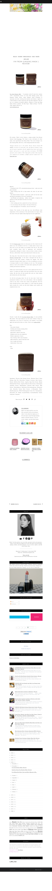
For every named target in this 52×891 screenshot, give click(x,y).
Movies (19, 831)
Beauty (15, 56)
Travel (18, 834)
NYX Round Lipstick (28, 831)
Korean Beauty (27, 56)
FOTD (28, 824)
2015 (12, 804)
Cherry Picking (22, 823)
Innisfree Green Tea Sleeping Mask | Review (22, 769)
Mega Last (11, 831)
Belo (18, 822)
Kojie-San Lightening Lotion (31, 827)
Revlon (11, 832)
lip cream (13, 835)
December (14, 763)
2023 (12, 755)
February (14, 789)
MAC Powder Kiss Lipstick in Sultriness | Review (26, 691)
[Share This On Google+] (32, 399)
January (14, 791)
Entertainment (12, 824)
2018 (12, 797)
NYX (22, 831)
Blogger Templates (30, 869)
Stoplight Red (37, 832)
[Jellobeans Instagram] (26, 539)
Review (37, 56)
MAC (10, 829)
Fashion (32, 824)
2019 (12, 795)
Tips (15, 834)
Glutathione (20, 825)
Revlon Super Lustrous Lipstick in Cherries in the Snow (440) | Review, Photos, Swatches (27, 699)
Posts (12, 601)
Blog (21, 822)
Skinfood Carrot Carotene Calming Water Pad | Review (27, 738)
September (14, 777)
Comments (13, 604)
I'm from (19, 139)
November (14, 766)
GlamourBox (14, 825)
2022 (12, 757)
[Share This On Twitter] (26, 399)
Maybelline (40, 829)
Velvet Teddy (28, 834)
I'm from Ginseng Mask (27, 317)
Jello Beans (26, 646)
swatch (20, 835)
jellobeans (25, 408)
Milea (16, 831)
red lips (16, 835)
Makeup (31, 829)
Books (24, 821)
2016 (12, 802)
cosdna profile (37, 322)
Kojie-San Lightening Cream (19, 827)
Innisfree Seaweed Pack (15, 257)
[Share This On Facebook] (24, 399)
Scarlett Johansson (22, 832)
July (13, 782)
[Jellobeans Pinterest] (31, 539)
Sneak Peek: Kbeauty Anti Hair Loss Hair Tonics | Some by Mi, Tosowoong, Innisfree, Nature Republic (28, 715)
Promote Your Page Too (26, 648)
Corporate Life (34, 823)
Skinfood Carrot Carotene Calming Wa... (36, 449)
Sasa (18, 832)
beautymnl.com (13, 156)
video (23, 835)
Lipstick (40, 827)
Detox (39, 823)
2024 (12, 753)
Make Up (26, 829)
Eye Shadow (19, 824)
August (14, 780)
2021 (12, 759)
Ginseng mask (17, 244)
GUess (10, 825)
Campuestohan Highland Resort (31, 821)
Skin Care (26, 59)
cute (42, 834)
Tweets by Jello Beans (14, 658)
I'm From (20, 56)
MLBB (22, 829)
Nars (33, 831)
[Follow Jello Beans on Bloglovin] (26, 632)
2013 (12, 808)
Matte (35, 829)
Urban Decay (22, 834)
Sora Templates (20, 869)
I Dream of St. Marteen (34, 825)
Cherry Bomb (15, 823)
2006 (12, 811)
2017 (12, 799)
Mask (33, 56)
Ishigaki (41, 825)
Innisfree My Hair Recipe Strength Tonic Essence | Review (28, 676)
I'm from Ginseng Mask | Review (19, 767)
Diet (42, 823)
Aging (10, 821)
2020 (12, 762)
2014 (12, 806)
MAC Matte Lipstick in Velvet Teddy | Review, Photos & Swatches (25, 564)
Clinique (28, 823)
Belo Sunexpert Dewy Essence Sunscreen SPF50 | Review (28, 731)
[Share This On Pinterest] (29, 399)
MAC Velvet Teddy (17, 829)
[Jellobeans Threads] (29, 539)
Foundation (40, 824)
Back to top (38, 869)
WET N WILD (34, 834)
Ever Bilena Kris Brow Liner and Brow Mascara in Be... (24, 772)
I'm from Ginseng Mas (15, 94)
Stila (33, 832)
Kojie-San (11, 827)
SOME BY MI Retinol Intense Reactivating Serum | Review (28, 707)
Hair (24, 825)
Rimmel (14, 832)
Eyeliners (24, 824)
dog (10, 835)
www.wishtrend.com (14, 107)
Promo (36, 831)
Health (27, 825)
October (14, 775)
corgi (39, 834)
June (13, 784)
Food (36, 824)
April (13, 787)
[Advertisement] (26, 21)
